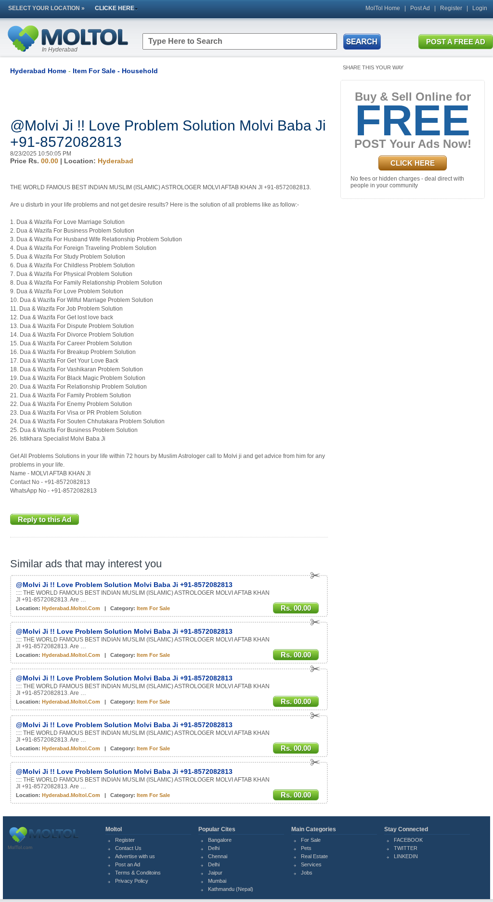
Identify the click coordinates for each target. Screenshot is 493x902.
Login (479, 8)
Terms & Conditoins (138, 873)
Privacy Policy (131, 881)
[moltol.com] (44, 842)
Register (451, 8)
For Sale (311, 840)
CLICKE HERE (114, 8)
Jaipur (215, 873)
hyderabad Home (38, 71)
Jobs (306, 873)
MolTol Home (382, 8)
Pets (306, 848)
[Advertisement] (122, 96)
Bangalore (220, 840)
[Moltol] (67, 54)
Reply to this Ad (44, 519)
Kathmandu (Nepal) (230, 889)
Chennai (217, 856)
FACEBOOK (408, 840)
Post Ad (420, 8)
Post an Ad (127, 864)
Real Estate (314, 856)
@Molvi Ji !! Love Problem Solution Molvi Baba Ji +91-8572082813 (124, 584)
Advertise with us (135, 856)
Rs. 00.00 (296, 608)
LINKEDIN (406, 856)
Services (311, 864)
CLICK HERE (412, 163)
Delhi (214, 848)
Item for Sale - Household (115, 71)
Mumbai (217, 881)
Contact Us (128, 848)
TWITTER (405, 848)
